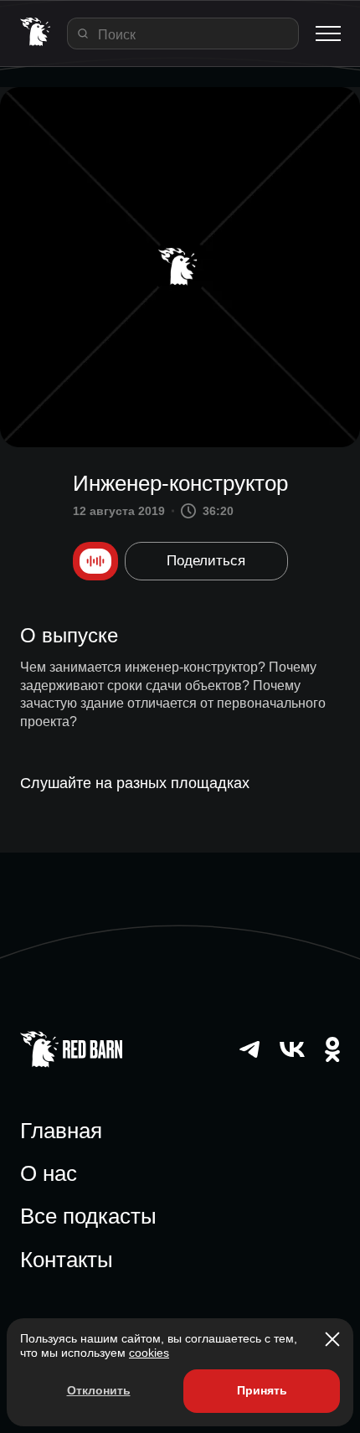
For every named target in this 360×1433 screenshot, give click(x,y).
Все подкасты (88, 1216)
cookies (149, 1352)
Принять (262, 1390)
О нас (48, 1173)
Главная (61, 1130)
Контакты (66, 1259)
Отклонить (99, 1390)
